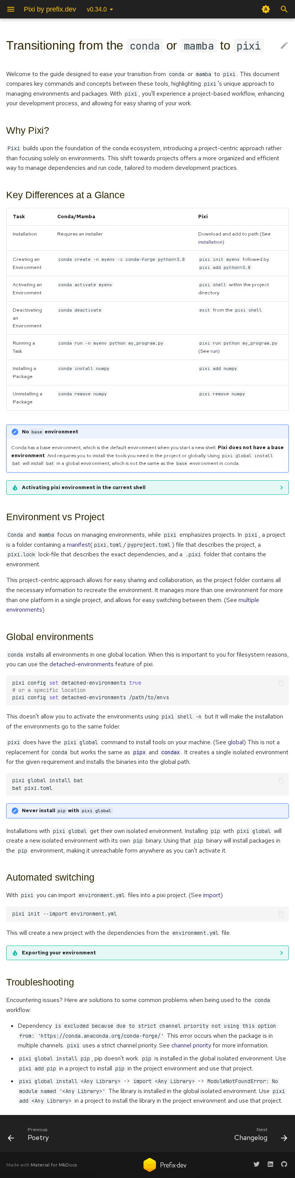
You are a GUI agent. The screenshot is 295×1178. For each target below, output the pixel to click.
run (214, 351)
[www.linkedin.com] (270, 1164)
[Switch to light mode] (265, 9)
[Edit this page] (284, 46)
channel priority (191, 1045)
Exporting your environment (59, 952)
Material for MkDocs (54, 1164)
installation (210, 242)
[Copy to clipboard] (281, 683)
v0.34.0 (97, 9)
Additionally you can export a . (142, 954)
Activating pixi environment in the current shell (84, 487)
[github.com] (284, 1164)
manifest (78, 545)
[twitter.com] (256, 1164)
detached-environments (82, 664)
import (211, 895)
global (236, 742)
